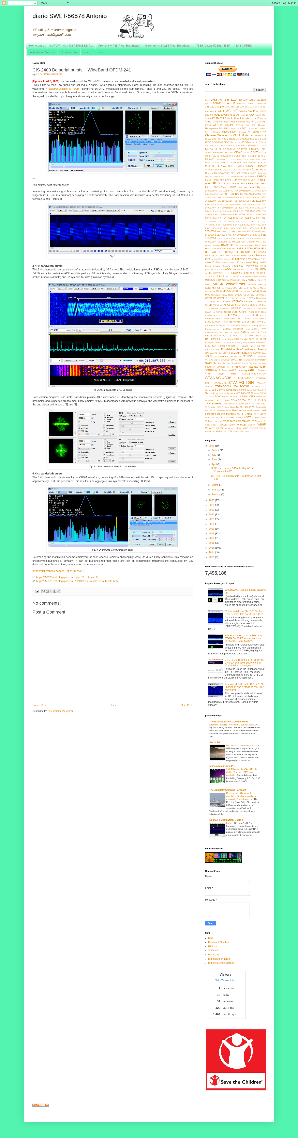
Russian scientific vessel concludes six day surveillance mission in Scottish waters (241, 796)
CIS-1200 (218, 142)
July (214, 454)
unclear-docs (253, 410)
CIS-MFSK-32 (239, 159)
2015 (212, 547)
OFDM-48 (221, 305)
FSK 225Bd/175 (213, 211)
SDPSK (208, 356)
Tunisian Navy (228, 407)
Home (113, 705)
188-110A (231, 99)
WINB (245, 428)
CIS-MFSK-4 (221, 162)
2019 (212, 528)
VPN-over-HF (259, 421)
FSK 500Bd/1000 (241, 224)
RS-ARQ (215, 346)
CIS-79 (262, 152)
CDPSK (262, 128)
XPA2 (225, 431)
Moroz (256, 288)
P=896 (262, 319)
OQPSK (219, 312)
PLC (252, 322)
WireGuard (210, 431)
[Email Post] (36, 591)
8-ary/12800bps (220, 114)
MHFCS (216, 287)
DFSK (246, 176)
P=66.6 (247, 319)
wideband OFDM (233, 428)
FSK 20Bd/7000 (241, 208)
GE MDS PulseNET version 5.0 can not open (231, 724)
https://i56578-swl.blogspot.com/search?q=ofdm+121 (67, 577)
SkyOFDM (210, 363)
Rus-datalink (228, 349)
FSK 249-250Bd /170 (232, 211)
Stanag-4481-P (228, 370)
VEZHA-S (240, 417)
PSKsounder (211, 332)
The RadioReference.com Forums (228, 721)
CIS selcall (229, 139)
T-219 (256, 393)
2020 (212, 524)
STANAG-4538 (218, 378)
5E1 (257, 111)
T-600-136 (227, 396)
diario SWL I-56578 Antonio (69, 16)
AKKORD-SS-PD (217, 118)
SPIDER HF (223, 367)
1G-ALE (248, 107)
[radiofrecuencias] (223, 862)
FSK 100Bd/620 (258, 191)
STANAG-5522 (259, 386)
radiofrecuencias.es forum (63, 88)
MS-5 (226, 291)
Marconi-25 (235, 280)
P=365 (218, 319)
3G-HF (232, 111)
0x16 (207, 100)
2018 (212, 533)
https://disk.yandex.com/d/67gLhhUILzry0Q (58, 570)
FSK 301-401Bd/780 (228, 221)
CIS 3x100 (255, 135)
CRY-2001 (235, 173)
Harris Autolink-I (246, 245)
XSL (230, 431)
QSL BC (209, 335)
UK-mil (228, 410)
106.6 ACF (217, 99)
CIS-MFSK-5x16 (237, 162)
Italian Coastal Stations (217, 266)
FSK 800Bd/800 (253, 238)
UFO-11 (208, 410)
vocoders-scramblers (236, 420)
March (215, 485)
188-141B (261, 103)
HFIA (222, 255)
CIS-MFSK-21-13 (224, 159)
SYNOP (222, 393)
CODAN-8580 (244, 170)
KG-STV (236, 269)
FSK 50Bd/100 (258, 225)
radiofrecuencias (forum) (221, 962)
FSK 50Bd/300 (251, 228)
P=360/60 (209, 319)
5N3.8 (208, 115)
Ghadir (208, 245)
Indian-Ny (226, 259)
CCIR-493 (252, 128)
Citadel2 (261, 166)
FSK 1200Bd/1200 (214, 194)
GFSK (263, 241)
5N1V (263, 111)
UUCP (262, 414)
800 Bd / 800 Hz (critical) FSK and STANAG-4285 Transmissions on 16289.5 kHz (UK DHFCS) (243, 638)
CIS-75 (254, 152)
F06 (218, 183)
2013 (212, 557)
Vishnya (209, 421)
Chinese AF (244, 132)
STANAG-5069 (223, 386)
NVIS (230, 295)
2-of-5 (256, 107)
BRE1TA (235, 128)
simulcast (225, 360)
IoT (260, 259)
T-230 (263, 393)
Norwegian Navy (219, 295)
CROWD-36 (223, 173)
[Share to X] (51, 591)
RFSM (262, 339)
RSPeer (235, 346)
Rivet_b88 (210, 342)
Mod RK (248, 288)
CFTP (208, 132)
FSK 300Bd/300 (258, 214)
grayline (216, 245)
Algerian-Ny (248, 118)
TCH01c (226, 400)
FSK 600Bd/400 (223, 235)
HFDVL (215, 255)
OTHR (243, 311)
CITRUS (209, 170)
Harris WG (210, 252)
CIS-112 (262, 139)
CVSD (253, 173)
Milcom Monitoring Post (222, 766)
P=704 (255, 319)
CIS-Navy (221, 166)
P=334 (262, 315)
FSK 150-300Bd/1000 (228, 197)
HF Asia (212, 946)
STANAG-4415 (212, 370)
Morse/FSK (210, 291)
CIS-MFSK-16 (254, 156)
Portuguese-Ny (212, 329)
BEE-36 (239, 125)
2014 (212, 552)
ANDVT (209, 121)
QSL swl (218, 336)
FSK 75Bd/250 (223, 238)
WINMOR (254, 428)
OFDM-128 (210, 298)
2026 (212, 446)
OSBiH (227, 312)
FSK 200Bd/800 (225, 207)
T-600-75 (237, 397)
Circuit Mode (240, 135)
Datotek (208, 176)
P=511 (240, 319)
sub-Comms (218, 389)
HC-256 (229, 252)
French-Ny (254, 187)
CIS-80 (208, 156)
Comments (259, 169)
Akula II (237, 118)
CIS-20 (262, 142)
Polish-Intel (235, 325)
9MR (238, 115)
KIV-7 (251, 269)
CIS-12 (209, 142)
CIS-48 (217, 149)
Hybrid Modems (257, 255)
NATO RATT (244, 291)
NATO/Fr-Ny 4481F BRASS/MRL (71, 45)
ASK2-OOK (256, 122)
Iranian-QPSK (228, 262)
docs (100, 52)
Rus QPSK (254, 346)
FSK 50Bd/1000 (213, 228)
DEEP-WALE (236, 176)
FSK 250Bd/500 (252, 211)
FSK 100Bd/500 (242, 190)
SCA (264, 353)
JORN (263, 266)
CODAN (233, 169)
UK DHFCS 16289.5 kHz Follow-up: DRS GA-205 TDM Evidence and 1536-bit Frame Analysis (244, 662)
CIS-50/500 (217, 152)
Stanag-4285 (257, 366)
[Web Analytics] (40, 1105)
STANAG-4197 (239, 367)
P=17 (240, 315)
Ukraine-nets (239, 410)
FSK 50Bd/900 (254, 231)
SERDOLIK (249, 356)
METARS (261, 280)
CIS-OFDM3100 (236, 166)
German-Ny (253, 241)
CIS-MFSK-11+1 (239, 156)
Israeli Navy (252, 262)
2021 (212, 519)
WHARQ (209, 428)
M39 (235, 276)
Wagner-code (211, 425)
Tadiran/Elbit (248, 396)
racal (224, 339)
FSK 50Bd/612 (224, 231)
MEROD (252, 280)
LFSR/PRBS (244, 45)
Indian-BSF (216, 259)
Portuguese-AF (259, 325)
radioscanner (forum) (219, 958)
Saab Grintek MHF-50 (220, 353)
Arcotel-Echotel (220, 121)
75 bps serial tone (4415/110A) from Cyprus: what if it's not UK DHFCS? (244, 613)
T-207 (250, 393)
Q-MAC (236, 332)
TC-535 (217, 400)
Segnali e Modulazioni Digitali (226, 820)
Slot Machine (223, 363)
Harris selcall (212, 248)
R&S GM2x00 (213, 339)
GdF (243, 241)
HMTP (228, 255)
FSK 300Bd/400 (213, 218)
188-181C (230, 107)
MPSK (219, 291)
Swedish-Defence (236, 389)
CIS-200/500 (226, 146)
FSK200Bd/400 (224, 242)
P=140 (224, 315)
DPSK (228, 180)
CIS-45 (209, 149)
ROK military (249, 342)
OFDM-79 (213, 308)
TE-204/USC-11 (246, 400)
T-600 (218, 396)
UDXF (211, 938)
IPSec (218, 262)
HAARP (225, 245)
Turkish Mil (249, 407)
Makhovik (210, 280)
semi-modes (221, 356)
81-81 (232, 115)
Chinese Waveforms (218, 135)
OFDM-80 (224, 308)
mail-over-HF (260, 276)
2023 (212, 509)
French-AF (242, 187)
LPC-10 (228, 276)
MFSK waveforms (229, 284)
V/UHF (219, 417)
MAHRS (249, 276)
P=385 (226, 319)
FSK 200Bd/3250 (251, 204)
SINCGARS (236, 359)
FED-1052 (253, 183)
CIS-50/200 (242, 149)
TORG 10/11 (238, 404)
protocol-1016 (252, 329)
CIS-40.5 (261, 146)
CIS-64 (246, 152)
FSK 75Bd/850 (238, 238)
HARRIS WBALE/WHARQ (251, 248)
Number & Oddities (218, 942)
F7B (223, 183)
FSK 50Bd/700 (239, 231)
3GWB (242, 111)
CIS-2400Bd (44, 74)
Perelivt (245, 322)
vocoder (218, 421)
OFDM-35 (249, 301)
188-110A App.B (247, 100)
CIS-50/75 (228, 152)
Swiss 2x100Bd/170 (256, 390)
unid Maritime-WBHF (232, 414)
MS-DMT (233, 291)
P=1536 (232, 315)
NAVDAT (255, 291)
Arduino (233, 121)
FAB (232, 183)
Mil (223, 288)
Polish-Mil (245, 325)
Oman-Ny (261, 308)
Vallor (232, 417)
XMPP (219, 431)
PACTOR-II (217, 322)
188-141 (251, 103)
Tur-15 (239, 407)
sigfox (217, 360)
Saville (257, 352)
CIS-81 (215, 156)
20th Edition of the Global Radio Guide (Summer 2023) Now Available (241, 772)
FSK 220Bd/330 (258, 208)
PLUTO (257, 322)
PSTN (220, 332)
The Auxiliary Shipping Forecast (227, 790)
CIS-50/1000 (229, 149)
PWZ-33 (228, 332)
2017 (212, 538)
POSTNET (238, 329)
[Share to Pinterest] (59, 591)
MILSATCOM (231, 288)
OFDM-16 (222, 298)
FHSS (263, 183)
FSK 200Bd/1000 (214, 204)
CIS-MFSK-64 (253, 162)
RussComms (69, 52)
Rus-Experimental (246, 349)
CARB (243, 128)
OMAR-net (210, 312)
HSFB (244, 255)
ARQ (248, 122)
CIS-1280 (236, 142)
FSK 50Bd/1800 (232, 228)
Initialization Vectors (42, 52)
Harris (234, 245)
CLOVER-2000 (220, 169)
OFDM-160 (233, 298)
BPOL (226, 128)
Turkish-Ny (261, 407)
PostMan (226, 329)
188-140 (241, 103)
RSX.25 (244, 346)
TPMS (257, 404)
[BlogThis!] (47, 591)
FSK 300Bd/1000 (223, 214)
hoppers (236, 255)
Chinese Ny (259, 132)
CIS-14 (246, 142)
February (217, 489)
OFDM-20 (253, 298)
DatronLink (218, 176)
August (216, 450)
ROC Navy (237, 342)
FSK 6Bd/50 (254, 235)
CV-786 (245, 173)
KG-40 (220, 269)
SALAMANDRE (239, 352)
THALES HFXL (213, 403)
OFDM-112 (248, 295)
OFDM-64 (254, 305)
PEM (237, 322)
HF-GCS (262, 252)
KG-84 (228, 269)
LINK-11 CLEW (251, 273)
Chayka (216, 132)
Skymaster (260, 359)
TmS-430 (227, 403)
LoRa (229, 823)
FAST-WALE (241, 183)
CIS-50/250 (254, 149)
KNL (256, 269)
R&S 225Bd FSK (257, 336)
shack (87, 52)
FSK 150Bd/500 (241, 201)
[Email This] (43, 591)
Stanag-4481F (247, 370)
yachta (236, 431)
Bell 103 (250, 125)
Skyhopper (248, 360)
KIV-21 (244, 269)
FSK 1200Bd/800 (233, 194)
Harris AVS (260, 245)
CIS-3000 (251, 145)
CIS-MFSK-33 (253, 159)
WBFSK (251, 425)
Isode (242, 262)
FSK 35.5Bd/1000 (250, 221)
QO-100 (251, 332)
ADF (252, 114)
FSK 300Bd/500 (230, 218)
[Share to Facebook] (55, 591)
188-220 (240, 106)
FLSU (208, 187)
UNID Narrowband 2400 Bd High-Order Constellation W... (232, 470)
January (216, 494)
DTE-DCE (242, 180)
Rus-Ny (261, 349)
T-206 (244, 393)
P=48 (233, 319)
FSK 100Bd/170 (225, 191)
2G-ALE (220, 111)
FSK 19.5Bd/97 (258, 201)
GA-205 (236, 241)
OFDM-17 (243, 298)
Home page (36, 45)
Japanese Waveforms (245, 265)
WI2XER (220, 428)
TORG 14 (249, 404)
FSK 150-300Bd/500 (250, 197)
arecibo (241, 122)
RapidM (244, 339)
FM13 (217, 187)
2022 (212, 514)
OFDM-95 (236, 308)
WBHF (261, 424)
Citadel (250, 166)
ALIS (256, 118)
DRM (234, 180)
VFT (248, 417)
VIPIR (263, 417)
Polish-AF (213, 325)
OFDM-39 (261, 301)
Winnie (262, 428)
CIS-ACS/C (225, 156)
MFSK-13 (252, 284)
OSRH (235, 312)
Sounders (210, 367)
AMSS (263, 118)
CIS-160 (254, 142)
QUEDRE (237, 336)
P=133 (216, 315)
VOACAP (213, 950)
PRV (264, 329)
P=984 (208, 322)
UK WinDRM (219, 410)
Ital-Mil (262, 262)
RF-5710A (253, 339)
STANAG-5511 (241, 386)
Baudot (229, 125)
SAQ (250, 353)
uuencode (210, 417)
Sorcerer (262, 363)
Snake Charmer (249, 363)
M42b (241, 276)
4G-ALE (250, 111)
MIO (240, 288)
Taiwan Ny (261, 397)
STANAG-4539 (243, 378)
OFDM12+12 (249, 308)
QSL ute (227, 335)
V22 (226, 417)
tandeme (209, 400)
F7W (228, 184)
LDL (224, 273)
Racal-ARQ (233, 339)
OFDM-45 (210, 304)
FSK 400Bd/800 (224, 224)
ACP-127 (245, 115)
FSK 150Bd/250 (225, 201)
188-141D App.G (214, 106)
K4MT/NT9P (211, 269)
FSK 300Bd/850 (247, 218)
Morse (263, 288)
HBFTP (220, 252)
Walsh (232, 424)
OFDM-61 (244, 305)
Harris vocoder (227, 248)
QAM (243, 332)
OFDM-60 (232, 304)
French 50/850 (228, 187)
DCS (227, 176)
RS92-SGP (225, 346)
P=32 (255, 315)
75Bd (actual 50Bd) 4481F (213, 45)
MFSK (208, 284)
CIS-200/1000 (211, 146)
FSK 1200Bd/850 (252, 194)
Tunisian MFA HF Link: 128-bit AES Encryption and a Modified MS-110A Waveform (244, 687)
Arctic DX (215, 742)
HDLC (254, 252)
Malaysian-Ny (222, 280)
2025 (212, 500)
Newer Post (39, 705)
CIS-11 (253, 139)
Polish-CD (223, 325)
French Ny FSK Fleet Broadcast (118, 45)
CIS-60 (238, 152)
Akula (230, 118)
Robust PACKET (223, 342)
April (214, 464)
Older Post (186, 705)
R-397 (246, 336)
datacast (262, 173)
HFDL (207, 255)
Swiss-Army (211, 393)
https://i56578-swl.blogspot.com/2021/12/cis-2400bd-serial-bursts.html (77, 581)
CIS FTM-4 (217, 139)
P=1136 (208, 315)
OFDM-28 (225, 301)
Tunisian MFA (214, 407)
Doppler (208, 180)
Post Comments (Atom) (60, 711)
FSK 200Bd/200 (232, 204)
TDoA (234, 400)
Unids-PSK (251, 413)
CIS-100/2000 (242, 139)
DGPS (253, 176)
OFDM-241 (56, 74)
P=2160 (247, 315)
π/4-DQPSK (245, 431)
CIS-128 (228, 142)
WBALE (241, 424)
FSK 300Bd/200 (241, 214)
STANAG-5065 (219, 383)
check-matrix (229, 131)
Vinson (255, 417)
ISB (237, 262)
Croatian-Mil (211, 173)
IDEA (207, 259)
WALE (223, 424)
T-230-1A (209, 396)
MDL (244, 279)
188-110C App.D (224, 103)
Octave (238, 294)
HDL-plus (244, 252)
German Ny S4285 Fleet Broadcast (167, 45)
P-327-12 (253, 312)
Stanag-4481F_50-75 (254, 373)
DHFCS (261, 176)
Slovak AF (236, 363)
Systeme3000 (233, 393)
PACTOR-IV (229, 322)
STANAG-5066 (241, 382)
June (215, 459)
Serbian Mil (235, 356)
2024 (212, 505)
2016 (212, 542)
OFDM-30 (237, 301)
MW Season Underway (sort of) (242, 745)
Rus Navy (213, 954)
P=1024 (262, 312)
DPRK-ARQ (218, 180)
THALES (260, 400)
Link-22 (220, 276)
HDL (236, 252)
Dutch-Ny (252, 180)
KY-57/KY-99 (215, 273)
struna (208, 390)
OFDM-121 (261, 295)
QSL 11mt (261, 332)
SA (207, 352)
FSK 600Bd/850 (239, 235)
